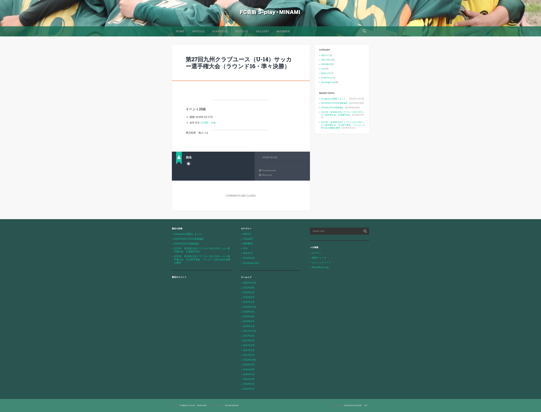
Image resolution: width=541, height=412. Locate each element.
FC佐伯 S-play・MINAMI (193, 405)
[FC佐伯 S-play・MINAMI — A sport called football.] (270, 13)
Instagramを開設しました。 (334, 98)
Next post (267, 175)
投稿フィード (319, 257)
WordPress (232, 405)
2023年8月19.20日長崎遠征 (334, 103)
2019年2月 (249, 301)
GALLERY (262, 31)
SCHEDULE (220, 31)
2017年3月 (249, 345)
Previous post (269, 170)
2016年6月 (249, 379)
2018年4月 (249, 316)
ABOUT (325, 55)
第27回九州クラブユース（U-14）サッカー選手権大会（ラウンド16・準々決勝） (239, 62)
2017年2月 (249, 350)
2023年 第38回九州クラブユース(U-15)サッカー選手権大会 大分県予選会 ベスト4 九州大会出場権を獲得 (343, 125)
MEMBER (283, 31)
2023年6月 (249, 292)
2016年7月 (249, 374)
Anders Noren (353, 405)
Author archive (188, 163)
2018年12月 (249, 306)
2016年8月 (249, 369)
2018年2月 (249, 321)
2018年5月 (249, 311)
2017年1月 (249, 354)
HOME (180, 31)
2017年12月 (249, 330)
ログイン (317, 252)
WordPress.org (320, 267)
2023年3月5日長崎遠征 (332, 107)
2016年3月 (249, 383)
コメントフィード (321, 262)
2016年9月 (249, 364)
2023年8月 (249, 287)
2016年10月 (249, 359)
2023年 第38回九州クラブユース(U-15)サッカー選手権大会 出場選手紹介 (343, 113)
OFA (323, 68)
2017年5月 (249, 340)
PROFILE (198, 31)
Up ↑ (366, 405)
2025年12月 (249, 282)
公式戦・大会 (208, 122)
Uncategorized (328, 82)
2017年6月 (249, 335)
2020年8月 (249, 297)
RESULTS (241, 31)
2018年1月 (249, 326)
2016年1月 (249, 388)
